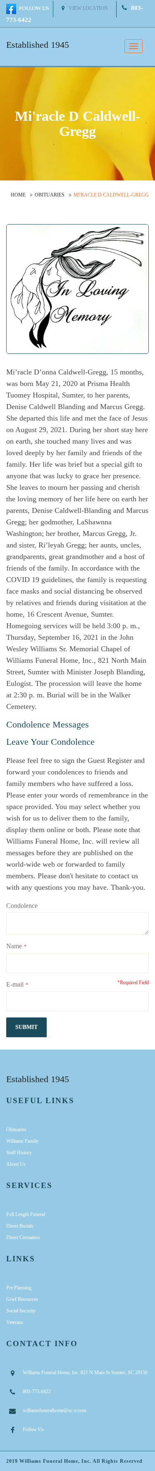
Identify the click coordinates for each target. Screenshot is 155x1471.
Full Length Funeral (25, 1214)
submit (26, 1027)
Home (18, 195)
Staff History (19, 1152)
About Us (16, 1164)
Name (14, 945)
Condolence (22, 905)
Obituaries (49, 195)
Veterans (14, 1322)
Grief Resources (22, 1299)
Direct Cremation (23, 1237)
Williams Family (22, 1141)
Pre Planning (18, 1288)
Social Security (21, 1311)
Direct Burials (19, 1226)
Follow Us (33, 1429)
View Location (88, 8)
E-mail (15, 984)
